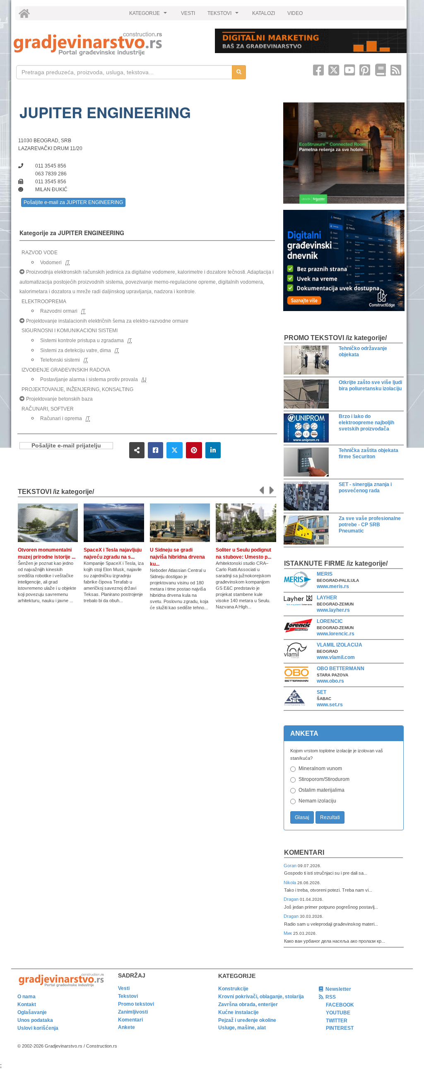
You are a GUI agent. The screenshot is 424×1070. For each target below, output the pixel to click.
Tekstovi (128, 996)
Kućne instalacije (238, 1012)
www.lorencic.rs (335, 634)
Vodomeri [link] (51, 262)
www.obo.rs (330, 681)
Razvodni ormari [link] (58, 311)
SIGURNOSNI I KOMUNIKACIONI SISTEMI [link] (70, 330)
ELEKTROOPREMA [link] (44, 301)
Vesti (124, 988)
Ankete (126, 1027)
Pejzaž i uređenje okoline (247, 1020)
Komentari (304, 852)
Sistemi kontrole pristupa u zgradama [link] (82, 340)
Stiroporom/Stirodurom (324, 779)
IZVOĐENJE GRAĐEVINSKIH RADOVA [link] (66, 370)
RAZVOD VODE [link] (40, 252)
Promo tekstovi (136, 1004)
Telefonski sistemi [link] (60, 360)
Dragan (292, 899)
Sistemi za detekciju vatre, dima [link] (75, 350)
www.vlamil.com (336, 657)
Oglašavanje (32, 1012)
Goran (291, 865)
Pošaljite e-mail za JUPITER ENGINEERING (73, 202)
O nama (26, 996)
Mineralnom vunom (320, 768)
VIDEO (295, 13)
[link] (108, 44)
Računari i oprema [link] (61, 418)
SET (321, 692)
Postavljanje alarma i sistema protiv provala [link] (89, 379)
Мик (288, 933)
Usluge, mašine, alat (242, 1028)
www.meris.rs (333, 586)
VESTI (188, 13)
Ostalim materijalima (321, 790)
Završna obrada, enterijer (248, 1004)
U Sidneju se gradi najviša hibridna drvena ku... (177, 557)
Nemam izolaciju (317, 801)
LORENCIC (330, 621)
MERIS (324, 574)
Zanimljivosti (133, 1012)
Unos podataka (35, 1020)
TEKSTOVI (224, 15)
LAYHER (327, 598)
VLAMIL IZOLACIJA (339, 645)
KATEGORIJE (149, 15)
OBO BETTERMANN (340, 668)
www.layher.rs (333, 610)
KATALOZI (263, 13)
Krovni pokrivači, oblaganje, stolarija (261, 996)
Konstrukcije (233, 989)
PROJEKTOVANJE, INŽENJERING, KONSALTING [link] (77, 389)
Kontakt (26, 1004)
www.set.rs (330, 705)
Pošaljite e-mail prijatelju (66, 446)
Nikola (290, 882)
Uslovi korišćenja (37, 1028)
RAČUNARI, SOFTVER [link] (48, 409)
